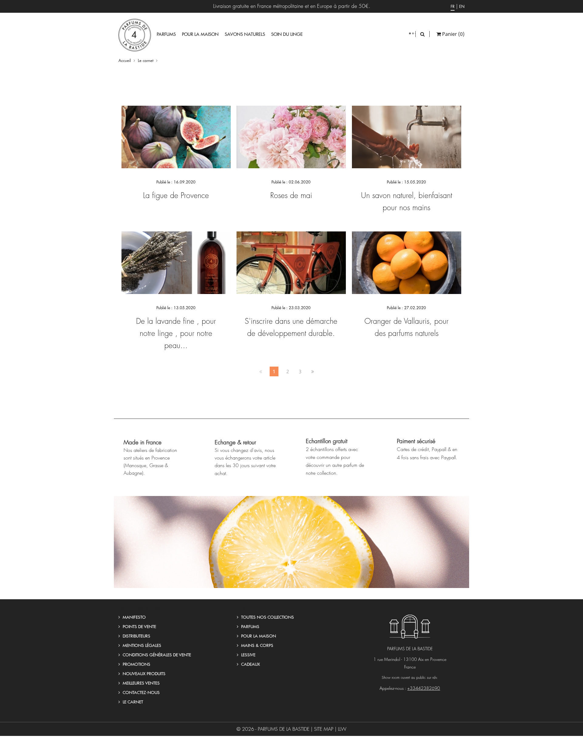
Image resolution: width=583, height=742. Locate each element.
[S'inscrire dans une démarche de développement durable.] (291, 262)
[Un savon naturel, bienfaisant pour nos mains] (406, 136)
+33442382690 (423, 688)
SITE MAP (323, 729)
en (462, 6)
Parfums (249, 626)
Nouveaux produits (143, 673)
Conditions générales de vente (156, 654)
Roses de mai (291, 195)
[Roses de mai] (291, 136)
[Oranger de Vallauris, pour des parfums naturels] (406, 262)
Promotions (135, 664)
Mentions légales (141, 645)
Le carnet (132, 702)
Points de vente (138, 626)
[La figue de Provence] (176, 136)
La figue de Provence (176, 195)
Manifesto (133, 617)
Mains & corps (256, 645)
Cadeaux (250, 664)
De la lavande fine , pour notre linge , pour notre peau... (176, 333)
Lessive (247, 654)
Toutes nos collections (267, 617)
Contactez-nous (140, 692)
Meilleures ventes (140, 683)
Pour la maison (258, 636)
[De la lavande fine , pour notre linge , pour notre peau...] (176, 262)
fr (453, 6)
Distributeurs (135, 636)
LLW (342, 729)
